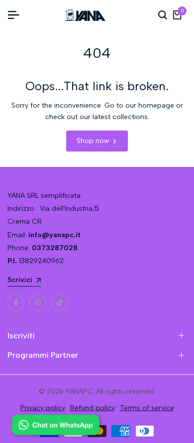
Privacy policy (42, 408)
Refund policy (92, 408)
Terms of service (147, 408)
